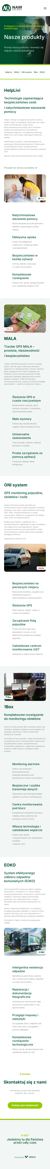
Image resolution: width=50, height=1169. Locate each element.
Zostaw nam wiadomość (25, 1105)
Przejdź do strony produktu (19, 167)
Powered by (20, 1157)
